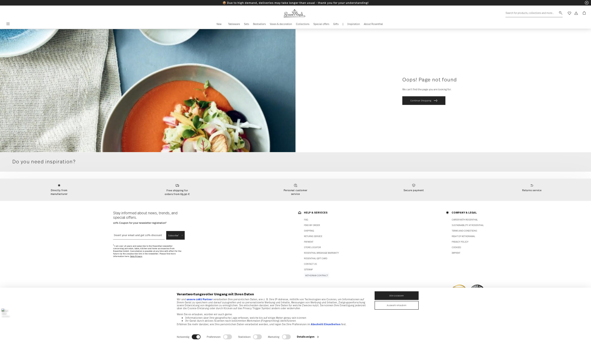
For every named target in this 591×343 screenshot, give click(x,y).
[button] (219, 25)
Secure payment (414, 190)
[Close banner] (587, 3)
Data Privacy (136, 256)
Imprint (456, 252)
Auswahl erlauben (396, 305)
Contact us (310, 263)
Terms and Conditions (464, 230)
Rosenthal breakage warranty (321, 252)
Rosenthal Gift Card (315, 258)
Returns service (532, 190)
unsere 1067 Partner (200, 299)
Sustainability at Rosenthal (468, 225)
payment (308, 241)
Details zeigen (305, 336)
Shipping (309, 230)
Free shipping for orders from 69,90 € (177, 192)
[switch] (227, 336)
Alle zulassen (396, 295)
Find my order (312, 225)
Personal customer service (296, 192)
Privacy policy (460, 241)
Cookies (456, 247)
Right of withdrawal (463, 236)
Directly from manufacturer (59, 192)
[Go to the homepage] (294, 13)
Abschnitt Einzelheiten (325, 324)
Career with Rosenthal (465, 219)
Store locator (312, 247)
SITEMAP (308, 269)
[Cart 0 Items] (583, 13)
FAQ (306, 219)
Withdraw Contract (316, 275)
